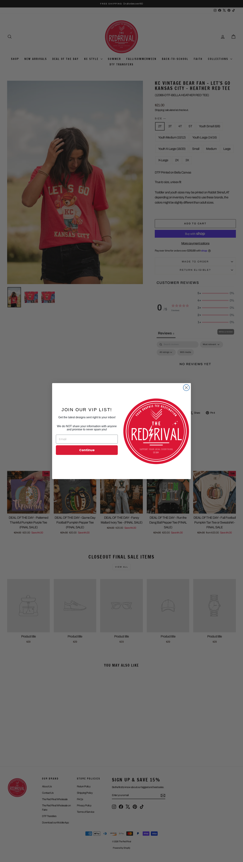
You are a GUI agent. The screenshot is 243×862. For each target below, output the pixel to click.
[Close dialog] (186, 388)
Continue (87, 450)
